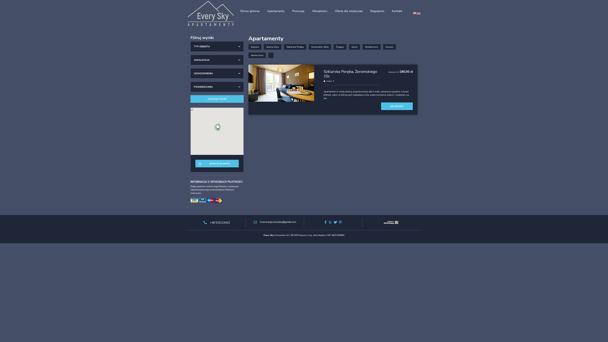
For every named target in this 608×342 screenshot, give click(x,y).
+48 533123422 (220, 223)
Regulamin (377, 11)
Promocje (298, 11)
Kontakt (397, 11)
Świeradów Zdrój (320, 46)
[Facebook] (325, 222)
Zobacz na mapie (219, 163)
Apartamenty (276, 11)
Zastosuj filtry (217, 99)
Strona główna (250, 11)
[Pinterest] (340, 222)
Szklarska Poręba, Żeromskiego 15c (350, 74)
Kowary (389, 46)
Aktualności (319, 11)
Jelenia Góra (272, 46)
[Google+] (330, 222)
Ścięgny (340, 46)
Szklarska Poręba (295, 46)
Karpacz (255, 46)
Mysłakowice (371, 46)
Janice (355, 46)
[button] (217, 46)
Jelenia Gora (257, 55)
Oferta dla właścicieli (349, 11)
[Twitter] (335, 222)
